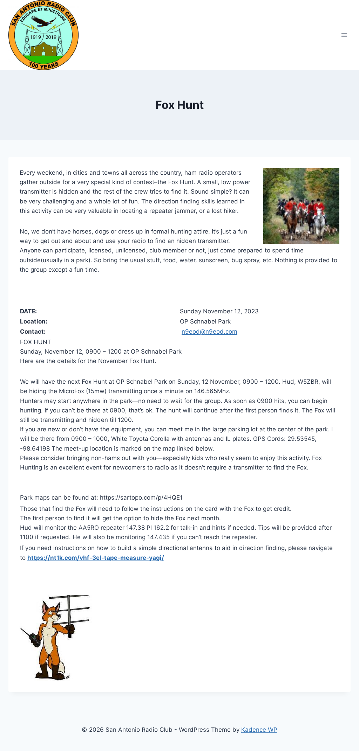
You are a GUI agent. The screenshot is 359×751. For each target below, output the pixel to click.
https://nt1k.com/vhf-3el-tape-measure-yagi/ (95, 557)
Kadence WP (259, 729)
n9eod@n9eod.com (209, 331)
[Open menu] (344, 34)
